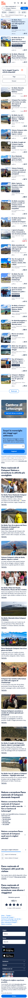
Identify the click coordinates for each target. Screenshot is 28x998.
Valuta (4, 938)
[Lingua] (21, 3)
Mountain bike (6, 822)
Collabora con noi (7, 969)
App (3, 946)
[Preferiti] (14, 3)
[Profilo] (25, 3)
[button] (14, 27)
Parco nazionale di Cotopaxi (9, 922)
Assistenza (5, 961)
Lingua (4, 930)
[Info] (25, 16)
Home (2, 915)
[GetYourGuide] (3, 3)
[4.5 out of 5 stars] (14, 905)
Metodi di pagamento (8, 972)
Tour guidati (5, 824)
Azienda (4, 965)
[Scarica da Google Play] (8, 950)
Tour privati (5, 821)
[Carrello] (18, 3)
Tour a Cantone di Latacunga (9, 920)
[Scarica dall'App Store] (8, 956)
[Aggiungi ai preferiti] (9, 20)
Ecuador (8, 915)
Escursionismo (6, 817)
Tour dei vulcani (6, 819)
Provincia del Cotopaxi (7, 917)
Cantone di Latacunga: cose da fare (11, 919)
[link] (14, 27)
